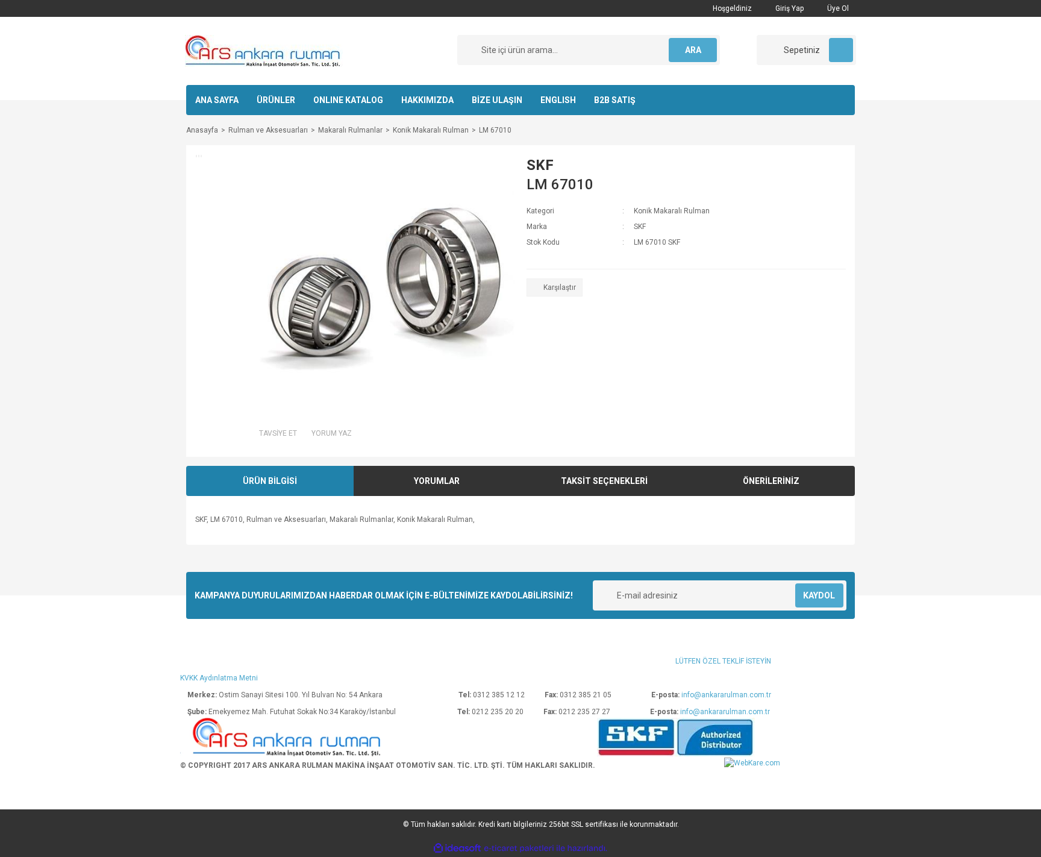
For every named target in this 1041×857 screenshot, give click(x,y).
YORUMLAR (437, 481)
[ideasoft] (457, 849)
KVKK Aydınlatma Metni (219, 678)
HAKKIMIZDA (427, 100)
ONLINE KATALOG (348, 100)
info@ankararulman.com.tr (726, 695)
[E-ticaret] (519, 848)
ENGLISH (558, 100)
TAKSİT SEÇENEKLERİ (604, 481)
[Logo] (264, 50)
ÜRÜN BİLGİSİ (270, 481)
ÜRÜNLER (276, 100)
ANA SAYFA (217, 100)
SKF (540, 165)
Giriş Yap (789, 8)
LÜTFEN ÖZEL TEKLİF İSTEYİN (723, 661)
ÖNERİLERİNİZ (771, 481)
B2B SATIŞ (615, 100)
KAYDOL (819, 595)
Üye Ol (837, 8)
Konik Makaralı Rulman (672, 211)
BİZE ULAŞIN (497, 100)
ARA (693, 50)
